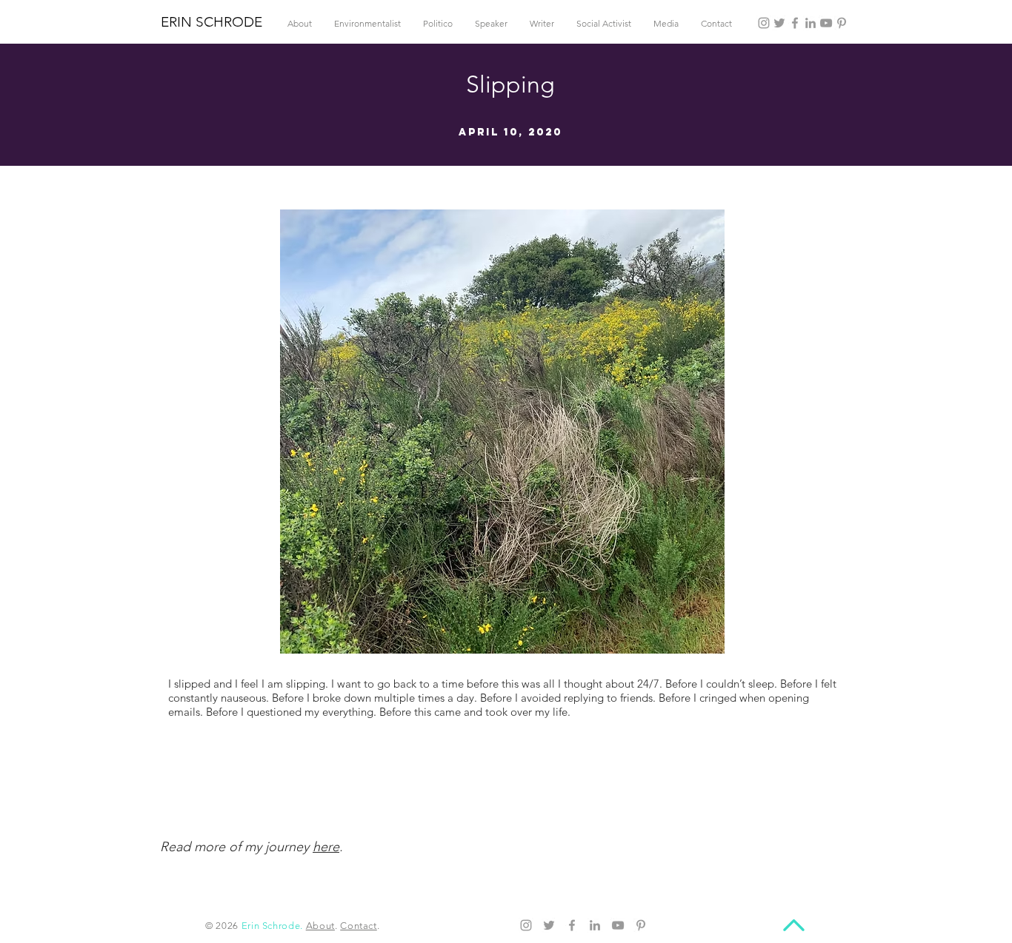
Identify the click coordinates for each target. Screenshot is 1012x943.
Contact (358, 925)
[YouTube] (826, 23)
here (326, 847)
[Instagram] (763, 23)
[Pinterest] (841, 23)
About (320, 925)
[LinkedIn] (810, 23)
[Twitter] (779, 23)
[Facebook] (795, 23)
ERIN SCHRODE (211, 21)
